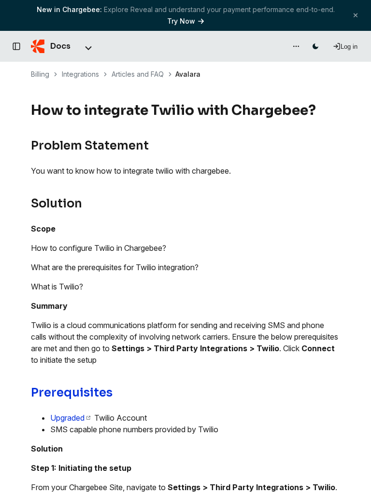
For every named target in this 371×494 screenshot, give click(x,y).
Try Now (181, 21)
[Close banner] (355, 15)
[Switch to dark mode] (315, 46)
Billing (40, 74)
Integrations (80, 74)
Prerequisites (72, 392)
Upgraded (67, 418)
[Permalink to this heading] (321, 110)
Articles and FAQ (138, 74)
